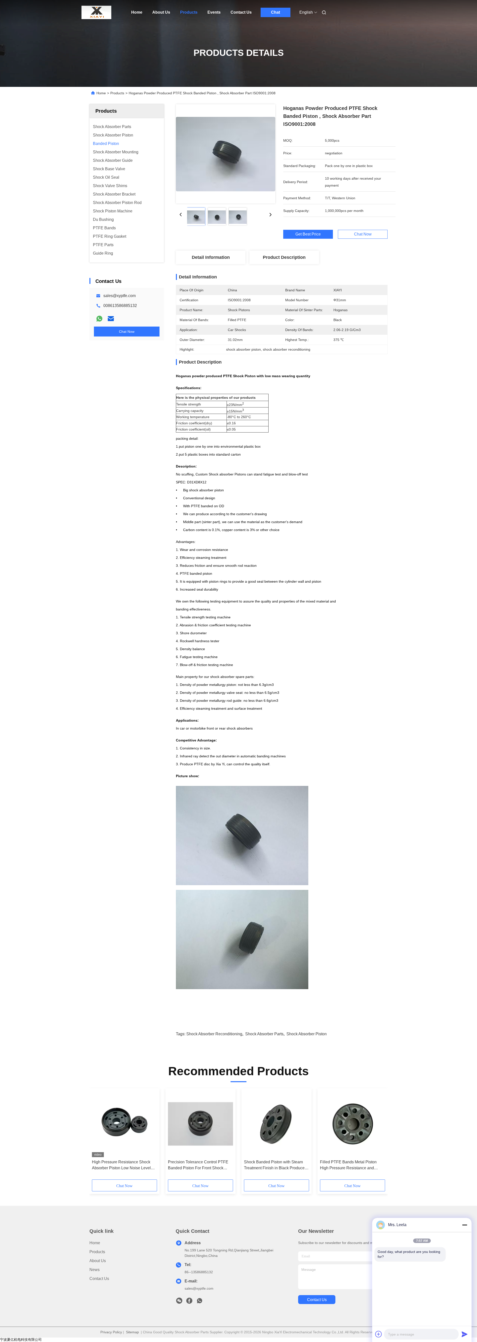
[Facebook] (189, 1302)
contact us (317, 1300)
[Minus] (465, 1225)
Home (136, 12)
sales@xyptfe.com (119, 296)
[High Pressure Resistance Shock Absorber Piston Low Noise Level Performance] (124, 1124)
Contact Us (241, 12)
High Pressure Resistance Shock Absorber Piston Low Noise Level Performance (121, 1165)
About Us (161, 12)
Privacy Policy (111, 1332)
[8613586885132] (199, 1302)
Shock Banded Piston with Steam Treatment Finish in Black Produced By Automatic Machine (275, 1165)
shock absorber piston (306, 1034)
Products (189, 12)
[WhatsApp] (99, 319)
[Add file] (378, 1334)
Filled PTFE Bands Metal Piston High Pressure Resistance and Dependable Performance (348, 1165)
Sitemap (132, 1332)
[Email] (111, 319)
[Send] (465, 1334)
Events (214, 12)
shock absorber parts (264, 1034)
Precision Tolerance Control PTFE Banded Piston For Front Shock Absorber (198, 1165)
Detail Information (211, 257)
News (94, 1270)
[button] (98, 1135)
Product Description (284, 257)
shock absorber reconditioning (214, 1034)
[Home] (96, 12)
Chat (275, 12)
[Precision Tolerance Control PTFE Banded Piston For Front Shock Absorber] (200, 1124)
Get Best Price (308, 234)
